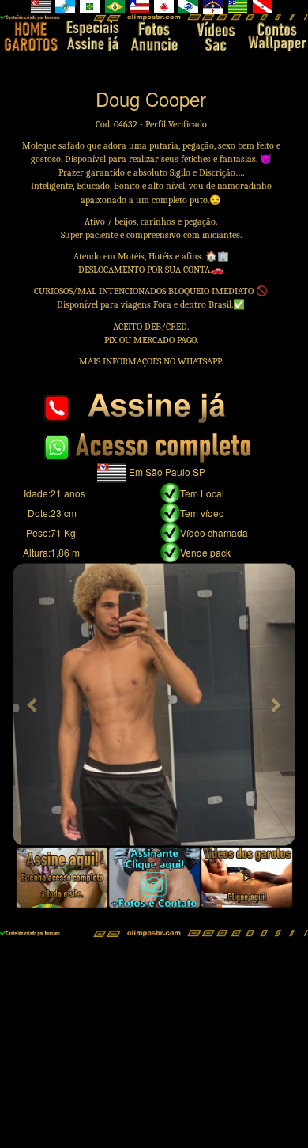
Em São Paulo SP (167, 471)
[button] (33, 704)
